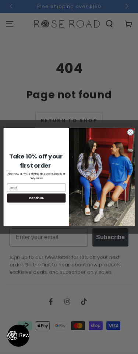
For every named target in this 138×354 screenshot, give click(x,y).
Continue (36, 198)
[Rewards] (18, 336)
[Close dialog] (130, 132)
